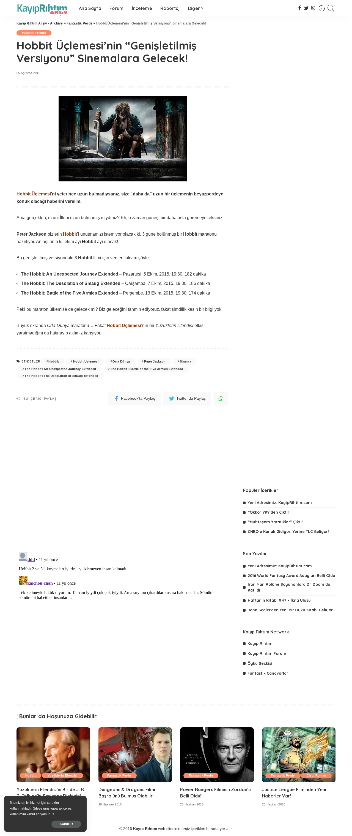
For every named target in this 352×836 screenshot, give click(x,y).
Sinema (185, 361)
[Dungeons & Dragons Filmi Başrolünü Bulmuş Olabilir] (135, 755)
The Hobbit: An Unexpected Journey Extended (60, 369)
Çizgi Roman (316, 775)
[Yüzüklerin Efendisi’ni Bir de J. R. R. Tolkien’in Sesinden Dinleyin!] (53, 755)
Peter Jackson (155, 361)
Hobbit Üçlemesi (85, 361)
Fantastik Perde (79, 23)
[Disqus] (122, 475)
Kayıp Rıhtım (260, 643)
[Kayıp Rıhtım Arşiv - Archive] (43, 8)
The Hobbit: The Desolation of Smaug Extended (61, 375)
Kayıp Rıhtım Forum (267, 653)
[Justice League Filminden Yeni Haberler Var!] (299, 755)
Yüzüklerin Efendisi (63, 775)
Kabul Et (66, 824)
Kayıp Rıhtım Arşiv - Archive (39, 23)
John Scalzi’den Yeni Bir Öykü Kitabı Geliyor (290, 610)
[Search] (331, 8)
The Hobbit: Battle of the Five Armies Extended (146, 369)
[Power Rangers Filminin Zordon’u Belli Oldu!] (217, 755)
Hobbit (53, 361)
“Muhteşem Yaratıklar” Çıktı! (275, 521)
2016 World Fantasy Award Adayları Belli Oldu (291, 575)
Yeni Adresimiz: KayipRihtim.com (280, 502)
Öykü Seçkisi (260, 663)
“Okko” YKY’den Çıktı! (268, 512)
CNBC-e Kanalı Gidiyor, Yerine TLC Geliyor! (288, 531)
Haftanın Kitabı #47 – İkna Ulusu (279, 600)
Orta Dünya (121, 361)
